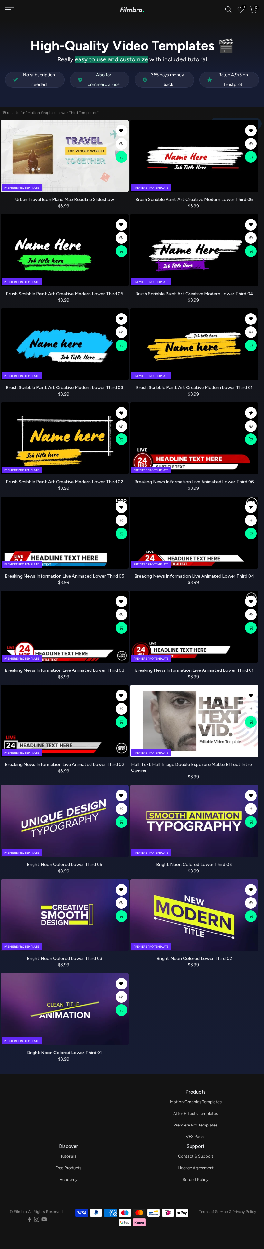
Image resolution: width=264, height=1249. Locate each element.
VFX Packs (195, 1136)
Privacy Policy (244, 1211)
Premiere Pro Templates (196, 1125)
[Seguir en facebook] (29, 1219)
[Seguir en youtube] (44, 1219)
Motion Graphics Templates (196, 1101)
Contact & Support (195, 1156)
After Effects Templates (195, 1113)
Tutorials (68, 1156)
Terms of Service (213, 1211)
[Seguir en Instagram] (37, 1219)
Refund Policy (196, 1179)
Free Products (68, 1167)
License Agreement (196, 1167)
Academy (69, 1179)
